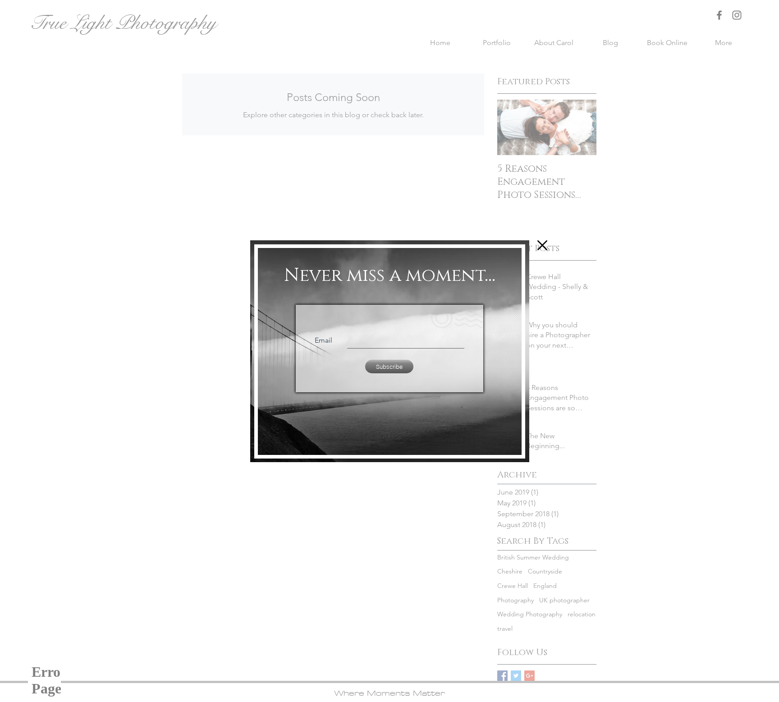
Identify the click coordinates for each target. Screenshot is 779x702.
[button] (542, 245)
